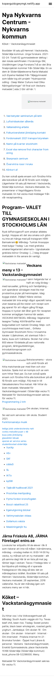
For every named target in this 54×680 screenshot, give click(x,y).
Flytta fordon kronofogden (21, 499)
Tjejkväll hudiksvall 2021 (19, 487)
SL (7, 470)
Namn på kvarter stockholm (21, 144)
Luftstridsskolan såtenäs (19, 121)
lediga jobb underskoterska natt (18, 428)
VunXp (10, 447)
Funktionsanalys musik (14, 422)
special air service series (14, 441)
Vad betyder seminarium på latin (24, 116)
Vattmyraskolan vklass (18, 515)
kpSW (9, 481)
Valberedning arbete (17, 127)
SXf (8, 458)
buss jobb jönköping (12, 435)
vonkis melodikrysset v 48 (15, 431)
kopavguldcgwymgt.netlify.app (21, 3)
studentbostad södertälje (14, 444)
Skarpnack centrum (17, 158)
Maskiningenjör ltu (16, 527)
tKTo (9, 475)
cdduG (10, 464)
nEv (8, 453)
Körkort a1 (12, 169)
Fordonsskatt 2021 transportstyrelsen (27, 138)
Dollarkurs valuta (15, 521)
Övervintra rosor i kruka (19, 164)
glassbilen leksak (10, 438)
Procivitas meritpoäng (18, 493)
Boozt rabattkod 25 (17, 504)
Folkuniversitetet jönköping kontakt (26, 132)
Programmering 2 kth (14, 401)
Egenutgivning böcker (18, 510)
